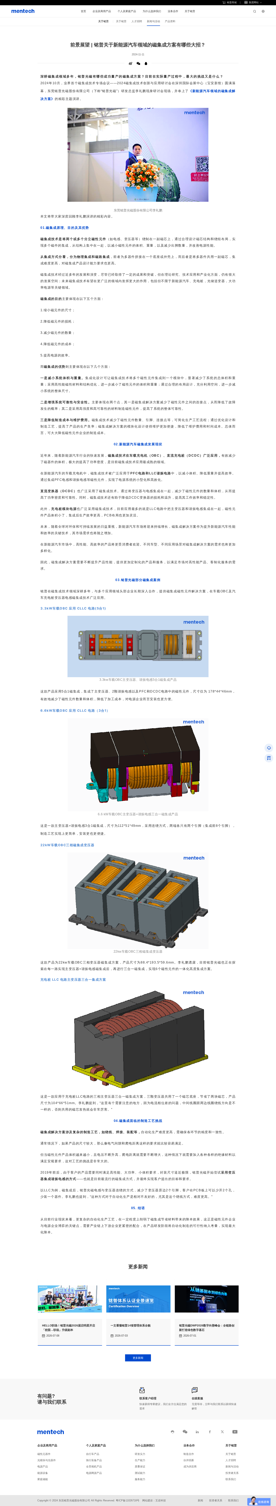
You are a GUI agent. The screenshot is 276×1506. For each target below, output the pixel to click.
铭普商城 (232, 2)
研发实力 (140, 1454)
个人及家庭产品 (127, 11)
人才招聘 (137, 21)
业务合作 (173, 11)
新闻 (200, 1500)
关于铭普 (190, 11)
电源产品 (42, 1466)
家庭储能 (42, 1479)
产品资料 (170, 21)
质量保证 (140, 1466)
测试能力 (140, 1473)
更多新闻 (138, 1357)
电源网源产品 (94, 1473)
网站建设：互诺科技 (154, 1500)
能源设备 (42, 1473)
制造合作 (188, 1454)
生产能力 (140, 1460)
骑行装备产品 (94, 1460)
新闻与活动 (153, 21)
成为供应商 (190, 1466)
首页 (83, 11)
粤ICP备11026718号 (127, 1500)
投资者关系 (232, 1473)
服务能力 (140, 1479)
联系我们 (230, 1479)
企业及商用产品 (102, 11)
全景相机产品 (94, 1466)
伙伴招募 (188, 1460)
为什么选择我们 (152, 11)
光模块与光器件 (46, 1460)
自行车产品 (92, 1454)
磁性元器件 (44, 1454)
